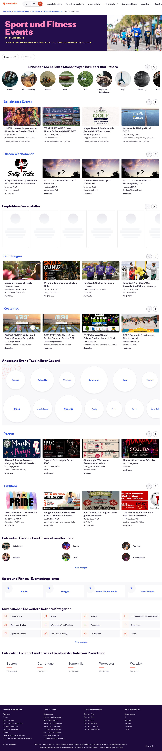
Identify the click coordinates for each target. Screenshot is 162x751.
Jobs (56, 744)
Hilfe (50, 744)
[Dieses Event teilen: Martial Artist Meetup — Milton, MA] (115, 174)
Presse (63, 744)
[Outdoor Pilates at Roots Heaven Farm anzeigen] (21, 270)
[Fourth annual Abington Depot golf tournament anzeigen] (100, 500)
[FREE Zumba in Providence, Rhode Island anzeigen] (140, 323)
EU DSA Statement (91, 747)
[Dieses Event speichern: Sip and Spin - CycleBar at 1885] (70, 454)
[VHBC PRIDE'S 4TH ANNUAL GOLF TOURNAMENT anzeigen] (21, 500)
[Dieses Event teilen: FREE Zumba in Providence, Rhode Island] (155, 328)
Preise (5, 717)
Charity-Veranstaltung (51, 735)
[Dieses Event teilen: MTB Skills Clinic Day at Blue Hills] (76, 276)
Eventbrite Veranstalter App (13, 723)
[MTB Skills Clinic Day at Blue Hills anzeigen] (61, 270)
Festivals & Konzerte (51, 720)
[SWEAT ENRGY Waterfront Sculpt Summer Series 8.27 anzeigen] (61, 323)
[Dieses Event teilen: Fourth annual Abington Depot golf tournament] (115, 506)
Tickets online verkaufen (52, 729)
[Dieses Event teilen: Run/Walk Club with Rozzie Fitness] (115, 276)
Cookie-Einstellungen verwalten (111, 747)
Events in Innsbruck (91, 726)
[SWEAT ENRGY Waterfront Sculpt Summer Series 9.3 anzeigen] (21, 323)
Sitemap (6, 732)
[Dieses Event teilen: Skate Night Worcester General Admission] (115, 454)
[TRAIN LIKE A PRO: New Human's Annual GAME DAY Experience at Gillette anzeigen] (61, 116)
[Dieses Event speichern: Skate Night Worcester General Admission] (109, 454)
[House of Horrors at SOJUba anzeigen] (140, 448)
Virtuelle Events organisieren (54, 738)
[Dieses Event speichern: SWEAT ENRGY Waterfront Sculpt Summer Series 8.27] (70, 328)
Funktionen (7, 714)
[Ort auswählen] (33, 3)
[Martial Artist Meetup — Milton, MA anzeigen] (100, 168)
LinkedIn (128, 723)
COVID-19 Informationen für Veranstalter (17, 738)
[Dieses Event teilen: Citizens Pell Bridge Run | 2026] (155, 122)
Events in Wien (89, 714)
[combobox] (36, 4)
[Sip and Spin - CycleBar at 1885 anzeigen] (61, 448)
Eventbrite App (8, 720)
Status (104, 744)
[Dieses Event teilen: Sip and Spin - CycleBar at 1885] (76, 454)
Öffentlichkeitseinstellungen (49, 747)
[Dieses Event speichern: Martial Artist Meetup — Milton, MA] (109, 174)
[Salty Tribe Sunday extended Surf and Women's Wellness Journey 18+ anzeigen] (21, 168)
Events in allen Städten (92, 729)
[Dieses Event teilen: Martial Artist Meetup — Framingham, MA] (155, 174)
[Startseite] (10, 4)
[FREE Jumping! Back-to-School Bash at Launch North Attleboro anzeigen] (100, 323)
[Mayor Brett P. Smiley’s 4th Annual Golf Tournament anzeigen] (100, 116)
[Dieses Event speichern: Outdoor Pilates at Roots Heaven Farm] (30, 276)
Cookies (78, 747)
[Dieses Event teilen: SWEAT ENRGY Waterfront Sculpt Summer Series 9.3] (36, 328)
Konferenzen (48, 714)
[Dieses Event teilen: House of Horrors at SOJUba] (155, 454)
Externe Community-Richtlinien (14, 735)
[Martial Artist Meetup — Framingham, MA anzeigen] (140, 168)
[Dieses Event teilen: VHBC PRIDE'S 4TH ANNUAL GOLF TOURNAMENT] (36, 506)
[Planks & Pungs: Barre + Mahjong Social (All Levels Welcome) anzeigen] (21, 448)
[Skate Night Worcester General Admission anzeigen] (100, 448)
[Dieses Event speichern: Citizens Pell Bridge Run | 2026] (149, 122)
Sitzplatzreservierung (10, 726)
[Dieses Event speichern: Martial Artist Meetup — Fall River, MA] (70, 174)
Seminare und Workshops (53, 717)
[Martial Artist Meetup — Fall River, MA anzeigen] (61, 168)
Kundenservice (130, 714)
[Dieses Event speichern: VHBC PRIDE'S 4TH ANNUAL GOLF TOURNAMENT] (30, 506)
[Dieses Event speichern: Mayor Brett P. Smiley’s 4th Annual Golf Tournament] (109, 122)
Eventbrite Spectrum (10, 729)
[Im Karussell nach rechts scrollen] (154, 67)
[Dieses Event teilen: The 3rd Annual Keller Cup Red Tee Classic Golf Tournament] (155, 506)
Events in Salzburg (90, 723)
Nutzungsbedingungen (117, 744)
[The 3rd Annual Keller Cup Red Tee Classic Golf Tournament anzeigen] (140, 500)
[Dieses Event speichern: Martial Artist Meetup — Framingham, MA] (149, 174)
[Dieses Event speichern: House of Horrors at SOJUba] (149, 454)
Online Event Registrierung (53, 723)
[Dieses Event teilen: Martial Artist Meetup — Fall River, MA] (76, 174)
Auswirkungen (74, 744)
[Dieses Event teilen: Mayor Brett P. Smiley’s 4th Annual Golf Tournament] (115, 122)
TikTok (127, 729)
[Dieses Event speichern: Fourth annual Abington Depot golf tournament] (109, 506)
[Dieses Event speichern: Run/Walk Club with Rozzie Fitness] (109, 276)
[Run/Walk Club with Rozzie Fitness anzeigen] (100, 270)
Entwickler (95, 744)
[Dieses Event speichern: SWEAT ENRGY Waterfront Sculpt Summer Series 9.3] (30, 328)
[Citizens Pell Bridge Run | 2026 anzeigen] (140, 116)
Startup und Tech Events (52, 732)
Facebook (128, 720)
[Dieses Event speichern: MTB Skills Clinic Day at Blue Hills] (70, 276)
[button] (111, 4)
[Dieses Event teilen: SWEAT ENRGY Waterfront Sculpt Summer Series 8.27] (76, 328)
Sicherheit (85, 744)
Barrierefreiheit (67, 747)
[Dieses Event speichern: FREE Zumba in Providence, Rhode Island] (149, 328)
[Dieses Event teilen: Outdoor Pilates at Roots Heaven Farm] (36, 276)
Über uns (37, 744)
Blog (44, 744)
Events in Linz (89, 720)
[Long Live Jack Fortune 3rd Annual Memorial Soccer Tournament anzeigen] (61, 500)
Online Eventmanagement (53, 726)
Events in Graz (89, 717)
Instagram (128, 726)
